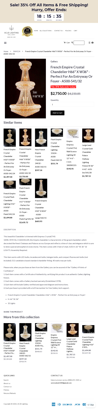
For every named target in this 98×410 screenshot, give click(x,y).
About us (7, 383)
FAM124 (16, 51)
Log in (89, 43)
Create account (92, 43)
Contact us (58, 30)
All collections (46, 30)
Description (10, 229)
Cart (75, 30)
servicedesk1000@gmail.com (61, 383)
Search (6, 380)
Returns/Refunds (10, 393)
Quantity (55, 100)
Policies (68, 30)
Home (36, 30)
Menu (5, 43)
